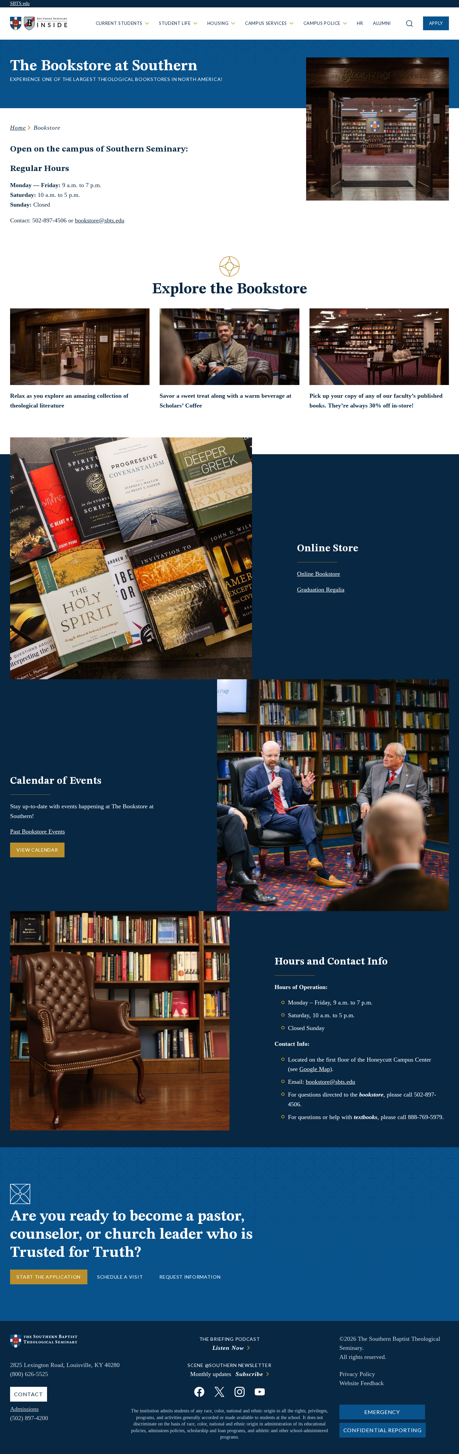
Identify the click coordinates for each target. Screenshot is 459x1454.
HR (360, 23)
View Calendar (37, 850)
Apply (436, 23)
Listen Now (228, 1347)
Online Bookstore (318, 573)
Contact (28, 1394)
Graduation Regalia (320, 589)
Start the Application (48, 1277)
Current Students (119, 23)
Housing (218, 23)
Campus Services (266, 23)
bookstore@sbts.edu (99, 220)
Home (18, 127)
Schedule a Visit (120, 1277)
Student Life (175, 23)
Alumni (382, 23)
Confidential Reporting (382, 1430)
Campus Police (321, 23)
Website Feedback (361, 1383)
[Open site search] (409, 23)
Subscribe (249, 1374)
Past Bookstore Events (37, 831)
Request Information (189, 1277)
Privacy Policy (357, 1374)
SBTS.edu (20, 3)
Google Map (314, 1069)
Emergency (382, 1412)
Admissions (24, 1409)
